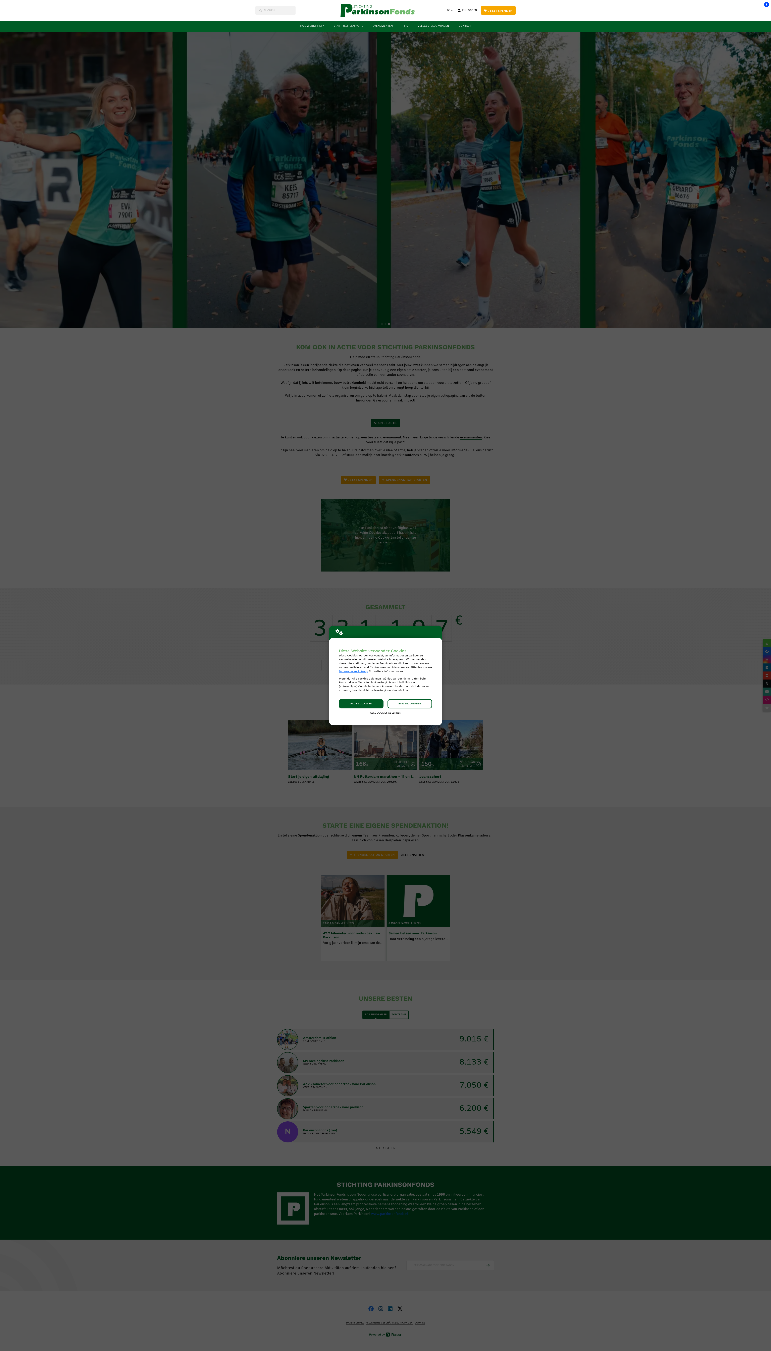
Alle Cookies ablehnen (385, 713)
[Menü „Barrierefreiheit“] (766, 4)
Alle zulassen (361, 703)
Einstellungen (409, 703)
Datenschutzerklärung (353, 671)
